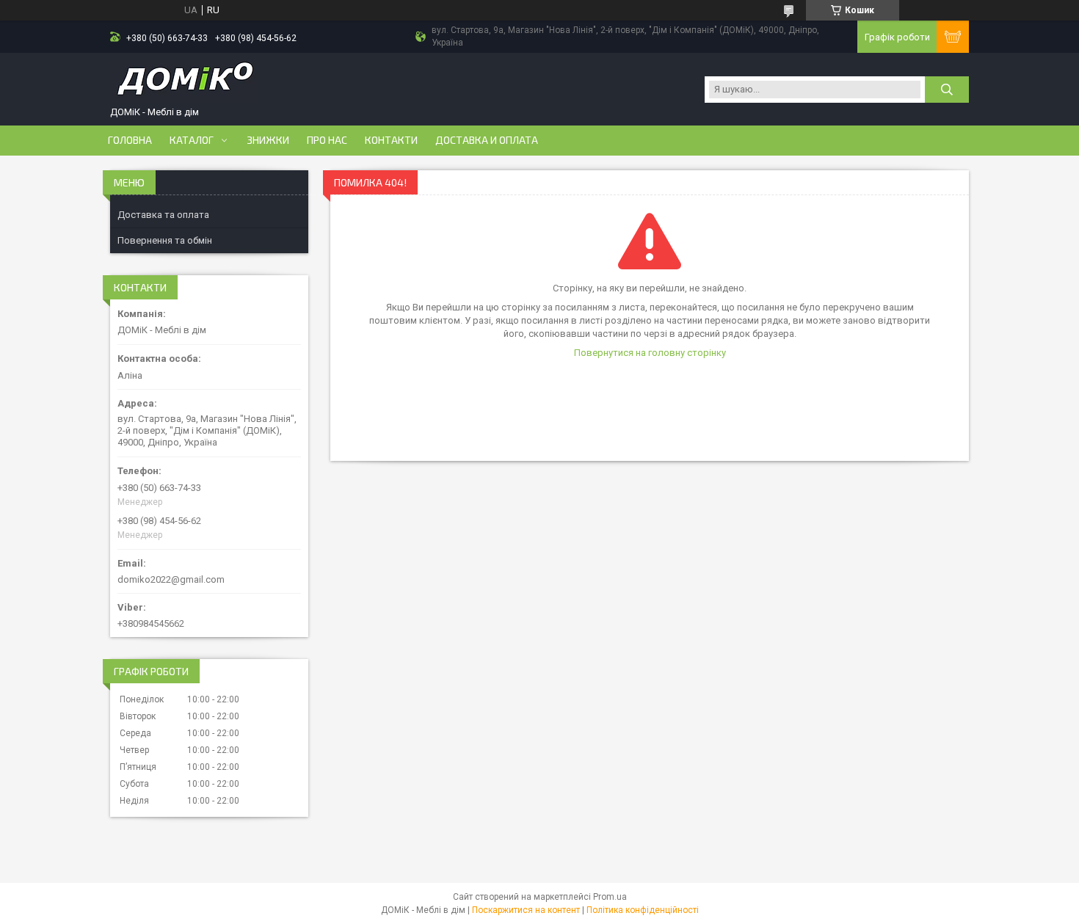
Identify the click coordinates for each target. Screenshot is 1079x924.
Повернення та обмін (164, 240)
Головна (130, 140)
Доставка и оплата (486, 140)
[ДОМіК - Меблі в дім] (183, 83)
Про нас (327, 140)
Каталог (192, 140)
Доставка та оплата (163, 214)
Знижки (268, 140)
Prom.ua (610, 897)
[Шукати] (947, 89)
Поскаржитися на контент (526, 910)
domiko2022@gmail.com (171, 579)
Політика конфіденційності (642, 910)
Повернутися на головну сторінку (650, 352)
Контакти (391, 140)
